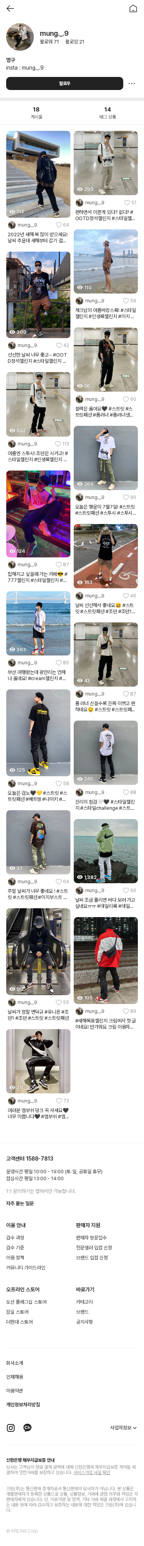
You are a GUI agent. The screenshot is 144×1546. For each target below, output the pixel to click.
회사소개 (14, 1363)
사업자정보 (120, 1428)
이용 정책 (15, 1258)
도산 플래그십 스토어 (26, 1302)
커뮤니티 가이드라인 (25, 1268)
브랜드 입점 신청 (92, 1258)
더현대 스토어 (19, 1322)
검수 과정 (15, 1238)
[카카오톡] (27, 1428)
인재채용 (14, 1377)
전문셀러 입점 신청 (94, 1248)
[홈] (133, 8)
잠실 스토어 (17, 1312)
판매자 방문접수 (91, 1238)
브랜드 (82, 1312)
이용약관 (14, 1391)
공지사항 (84, 1322)
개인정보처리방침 (23, 1405)
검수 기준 (15, 1248)
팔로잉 (74, 42)
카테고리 (84, 1302)
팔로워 (49, 42)
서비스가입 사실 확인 (91, 1472)
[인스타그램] (10, 1428)
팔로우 (65, 83)
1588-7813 (39, 1159)
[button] (38, 225)
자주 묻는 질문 (20, 1203)
